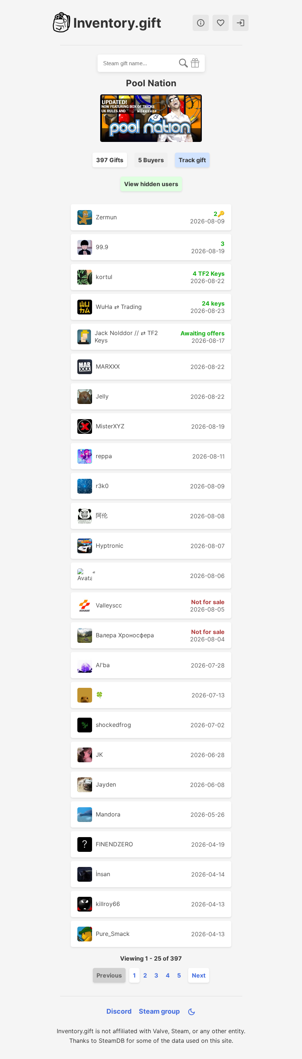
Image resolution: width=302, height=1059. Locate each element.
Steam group (159, 1011)
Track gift (192, 160)
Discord (118, 1011)
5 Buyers (151, 160)
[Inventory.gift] (61, 23)
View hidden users (151, 184)
